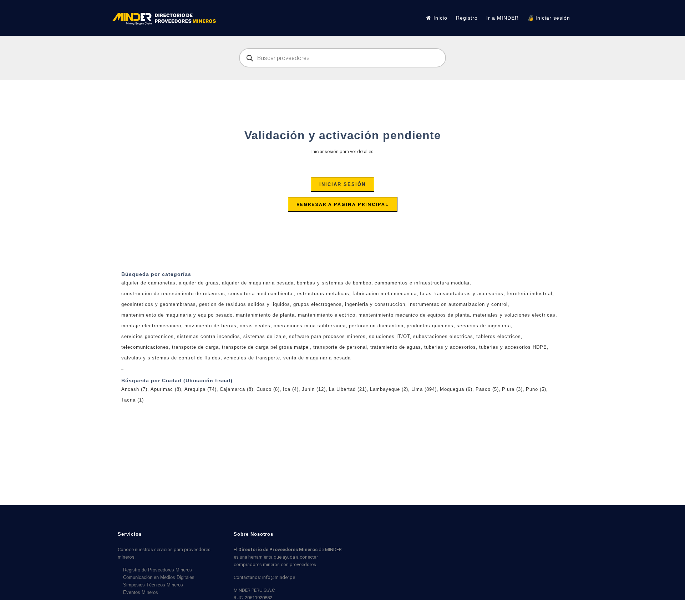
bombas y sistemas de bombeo (334, 283)
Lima (424, 389)
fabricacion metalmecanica (384, 293)
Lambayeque (389, 389)
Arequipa (200, 389)
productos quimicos (430, 325)
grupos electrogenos (317, 304)
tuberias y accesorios (450, 347)
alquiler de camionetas (148, 283)
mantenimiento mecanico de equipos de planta (414, 315)
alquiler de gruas (199, 283)
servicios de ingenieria (484, 325)
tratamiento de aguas (395, 347)
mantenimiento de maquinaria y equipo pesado (177, 315)
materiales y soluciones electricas (514, 315)
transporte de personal (340, 347)
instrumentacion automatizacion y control (458, 304)
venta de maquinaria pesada (317, 357)
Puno (536, 389)
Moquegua (456, 389)
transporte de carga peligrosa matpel (266, 347)
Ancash (134, 389)
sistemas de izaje (264, 336)
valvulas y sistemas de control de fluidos (170, 357)
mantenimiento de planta (265, 315)
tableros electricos (498, 336)
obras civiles (255, 325)
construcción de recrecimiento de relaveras (173, 293)
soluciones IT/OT (389, 336)
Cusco (268, 389)
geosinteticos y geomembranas (158, 304)
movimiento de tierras (210, 325)
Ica (291, 389)
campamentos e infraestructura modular (422, 283)
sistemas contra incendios (208, 336)
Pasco (487, 389)
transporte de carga (195, 347)
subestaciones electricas (443, 336)
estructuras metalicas (323, 293)
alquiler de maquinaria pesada (258, 283)
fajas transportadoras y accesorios (461, 293)
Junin (314, 389)
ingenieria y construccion (375, 304)
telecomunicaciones (145, 347)
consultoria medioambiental (261, 293)
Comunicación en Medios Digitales (158, 577)
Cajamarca (236, 389)
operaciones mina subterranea (310, 325)
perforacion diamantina (376, 325)
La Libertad (348, 389)
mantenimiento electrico (326, 315)
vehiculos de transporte (252, 357)
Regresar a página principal (342, 204)
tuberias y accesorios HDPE (513, 347)
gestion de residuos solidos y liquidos (244, 304)
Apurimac (166, 389)
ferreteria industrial (529, 293)
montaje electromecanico (151, 325)
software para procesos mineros (327, 336)
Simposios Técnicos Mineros (153, 585)
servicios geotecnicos (147, 336)
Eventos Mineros (140, 592)
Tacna (132, 400)
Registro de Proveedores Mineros (157, 570)
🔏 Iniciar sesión (548, 18)
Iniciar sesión (342, 184)
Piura (512, 389)
